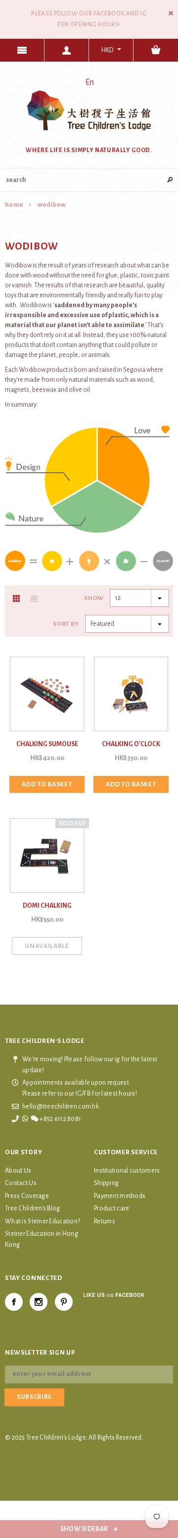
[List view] (34, 598)
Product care (111, 1208)
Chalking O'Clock (131, 744)
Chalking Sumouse (47, 744)
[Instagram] (38, 1302)
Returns (104, 1221)
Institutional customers (127, 1170)
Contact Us (21, 1183)
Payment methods (119, 1196)
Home (14, 204)
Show (94, 598)
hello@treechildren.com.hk (60, 1106)
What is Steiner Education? (42, 1221)
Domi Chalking (47, 905)
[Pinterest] (64, 1302)
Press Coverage (27, 1196)
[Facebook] (14, 1302)
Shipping (106, 1183)
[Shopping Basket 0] (156, 50)
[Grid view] (16, 598)
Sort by (66, 624)
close (171, 13)
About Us (18, 1170)
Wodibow (52, 204)
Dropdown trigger (66, 50)
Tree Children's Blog (32, 1208)
